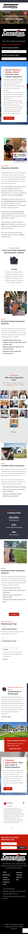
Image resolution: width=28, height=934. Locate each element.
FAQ (17, 879)
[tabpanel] (14, 268)
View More (13, 432)
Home (4, 871)
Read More (18, 657)
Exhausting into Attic (9, 641)
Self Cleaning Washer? (10, 629)
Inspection (19, 872)
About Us (19, 876)
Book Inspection (9, 118)
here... (22, 385)
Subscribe (22, 847)
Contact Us (6, 879)
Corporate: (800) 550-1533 (10, 893)
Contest (5, 876)
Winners (10, 385)
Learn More (8, 788)
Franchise (19, 874)
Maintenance (6, 874)
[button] (13, 827)
